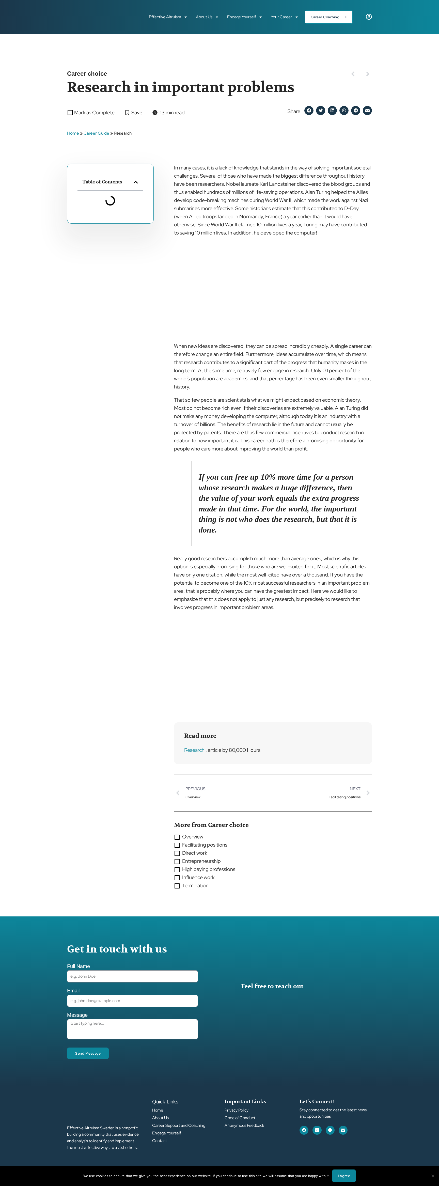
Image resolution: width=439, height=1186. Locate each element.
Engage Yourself (241, 17)
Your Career (281, 17)
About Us (204, 17)
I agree (344, 1176)
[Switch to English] (359, 17)
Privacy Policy (236, 1110)
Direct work (194, 853)
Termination (195, 885)
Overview (192, 836)
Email (73, 990)
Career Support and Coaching (178, 1125)
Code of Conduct (240, 1117)
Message (77, 1015)
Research (194, 750)
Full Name (78, 966)
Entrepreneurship (201, 861)
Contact (159, 1140)
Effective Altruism (165, 17)
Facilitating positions (204, 844)
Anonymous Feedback (244, 1125)
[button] (308, 110)
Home (73, 133)
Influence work (198, 877)
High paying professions (208, 869)
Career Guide (96, 133)
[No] (432, 1175)
